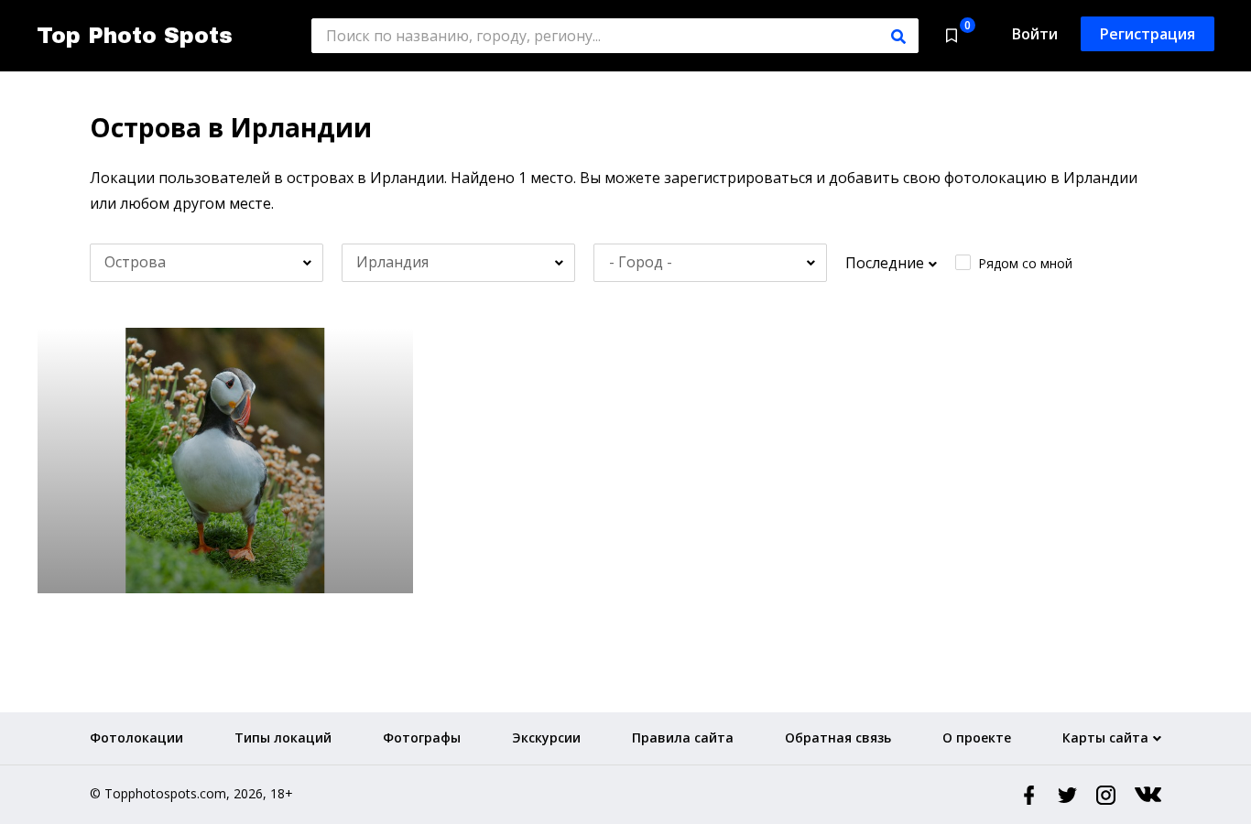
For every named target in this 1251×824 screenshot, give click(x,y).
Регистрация (1147, 34)
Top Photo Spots (135, 36)
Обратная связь (838, 737)
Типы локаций (283, 737)
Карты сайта (1105, 737)
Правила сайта (683, 737)
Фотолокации (136, 737)
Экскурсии (546, 737)
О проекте (976, 737)
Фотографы (422, 737)
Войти (1035, 34)
